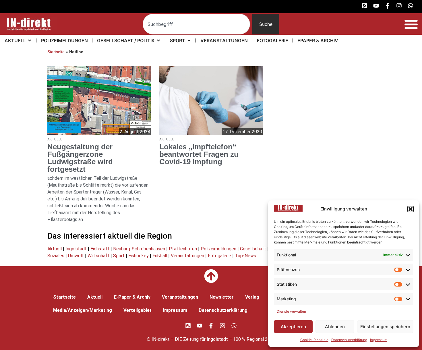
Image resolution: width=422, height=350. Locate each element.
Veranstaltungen (187, 255)
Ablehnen (335, 326)
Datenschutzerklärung (349, 340)
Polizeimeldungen (218, 249)
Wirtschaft (98, 255)
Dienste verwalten (291, 311)
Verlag (252, 297)
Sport (119, 255)
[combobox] (196, 24)
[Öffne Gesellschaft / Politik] (158, 40)
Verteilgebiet (137, 310)
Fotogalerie (219, 255)
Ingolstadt (76, 249)
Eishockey (138, 255)
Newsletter (222, 297)
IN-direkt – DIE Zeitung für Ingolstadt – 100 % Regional (208, 339)
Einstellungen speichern (385, 326)
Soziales (55, 255)
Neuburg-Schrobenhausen (139, 249)
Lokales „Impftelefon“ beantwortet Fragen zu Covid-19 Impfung (199, 154)
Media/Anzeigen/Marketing (82, 310)
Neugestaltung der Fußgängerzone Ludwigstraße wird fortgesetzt (80, 157)
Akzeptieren (293, 326)
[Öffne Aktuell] (29, 40)
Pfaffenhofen (183, 249)
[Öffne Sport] (189, 40)
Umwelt (76, 255)
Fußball (159, 255)
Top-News (245, 255)
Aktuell (54, 249)
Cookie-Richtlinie (314, 340)
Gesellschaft (253, 249)
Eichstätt (99, 249)
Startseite (56, 52)
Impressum (378, 340)
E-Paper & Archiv (132, 297)
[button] (410, 209)
